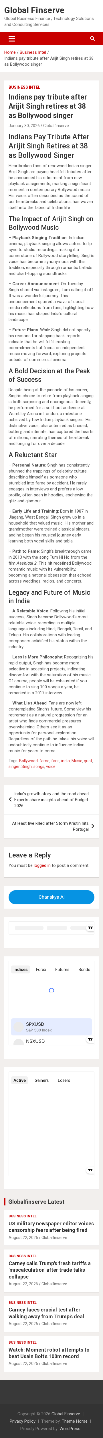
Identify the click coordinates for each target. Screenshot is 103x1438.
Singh (26, 766)
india (65, 761)
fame (44, 761)
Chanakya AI (52, 897)
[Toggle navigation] (11, 38)
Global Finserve (34, 10)
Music (77, 761)
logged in (42, 865)
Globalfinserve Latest (36, 1201)
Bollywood (28, 761)
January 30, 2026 (24, 125)
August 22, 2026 (23, 1237)
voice (51, 766)
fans (55, 761)
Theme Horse (75, 1421)
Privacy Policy (22, 1421)
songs (38, 766)
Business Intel (24, 87)
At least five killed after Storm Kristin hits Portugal (50, 826)
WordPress (70, 1428)
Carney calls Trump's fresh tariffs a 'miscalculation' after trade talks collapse (50, 1270)
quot (88, 761)
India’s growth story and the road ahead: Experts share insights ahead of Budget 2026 (52, 799)
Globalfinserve (56, 125)
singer (14, 766)
